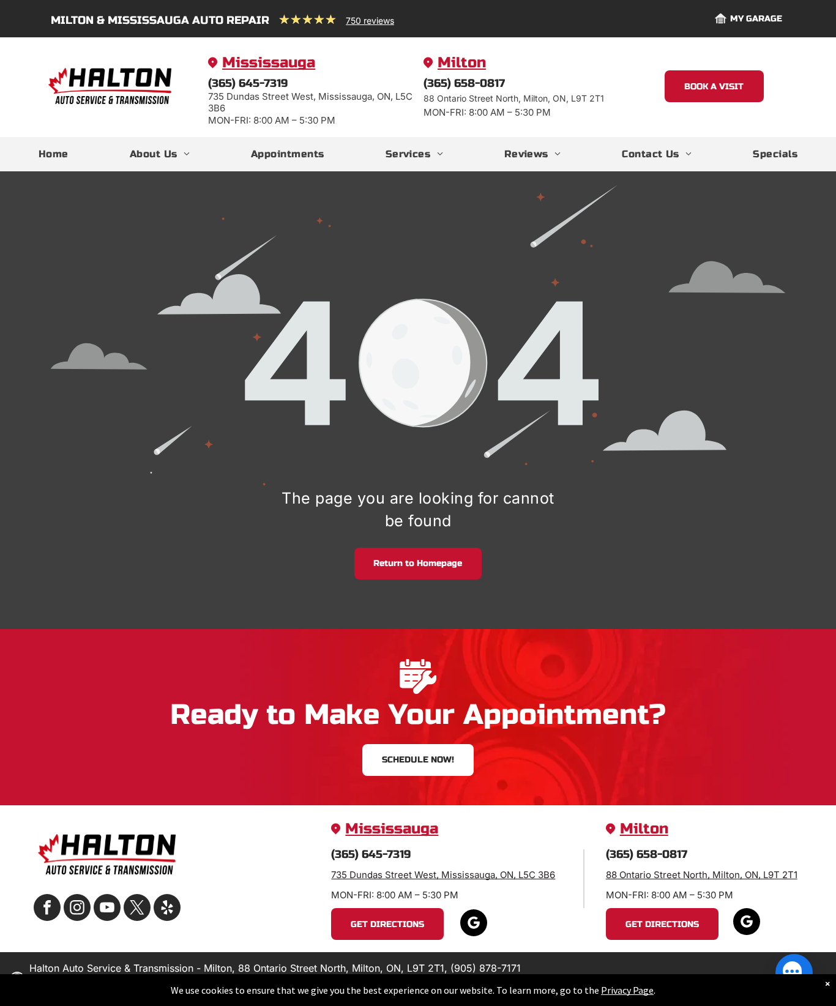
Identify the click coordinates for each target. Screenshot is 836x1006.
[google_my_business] (473, 924)
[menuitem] (53, 154)
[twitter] (137, 909)
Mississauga (268, 63)
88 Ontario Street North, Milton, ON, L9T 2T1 (701, 875)
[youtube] (107, 909)
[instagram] (77, 909)
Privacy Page (627, 990)
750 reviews (370, 20)
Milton (462, 63)
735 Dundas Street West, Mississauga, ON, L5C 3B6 (443, 875)
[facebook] (47, 909)
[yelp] (167, 909)
